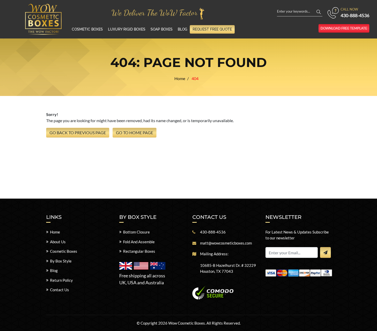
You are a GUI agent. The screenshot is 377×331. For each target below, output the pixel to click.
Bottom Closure (136, 232)
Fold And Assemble (139, 241)
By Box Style (61, 261)
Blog (182, 29)
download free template (344, 28)
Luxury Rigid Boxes (126, 29)
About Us (58, 241)
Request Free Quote (212, 29)
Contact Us (59, 289)
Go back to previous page (77, 132)
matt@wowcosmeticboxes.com (226, 243)
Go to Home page (134, 132)
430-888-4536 (355, 15)
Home (55, 232)
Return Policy (61, 280)
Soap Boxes (162, 29)
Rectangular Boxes (139, 251)
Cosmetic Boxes (87, 29)
